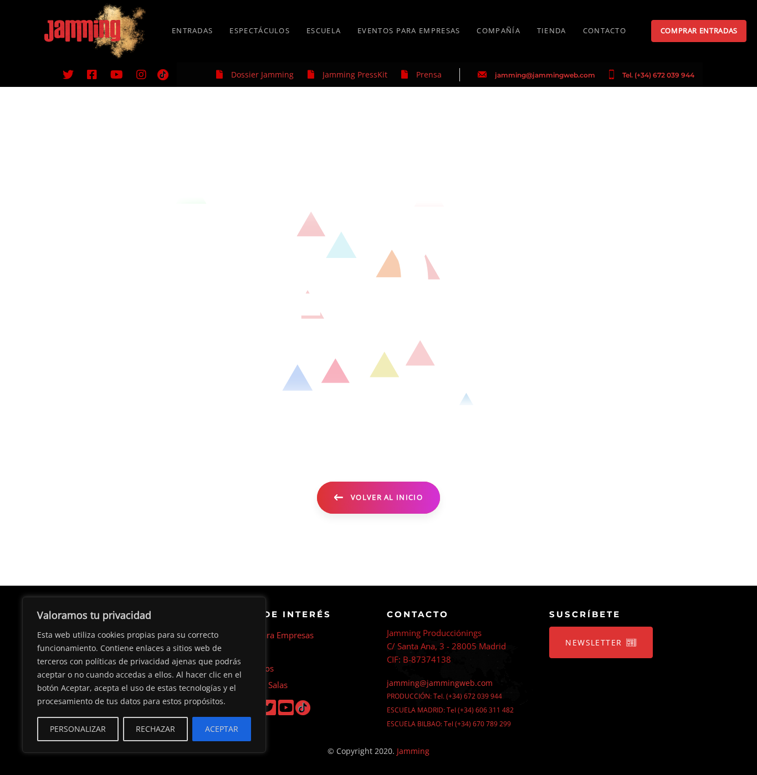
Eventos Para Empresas (269, 634)
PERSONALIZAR (78, 729)
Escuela (239, 651)
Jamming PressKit (355, 74)
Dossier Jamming (262, 74)
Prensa (429, 74)
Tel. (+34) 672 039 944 (658, 75)
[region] (144, 675)
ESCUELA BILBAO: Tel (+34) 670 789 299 (449, 723)
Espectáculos (249, 668)
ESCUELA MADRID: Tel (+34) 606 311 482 (450, 710)
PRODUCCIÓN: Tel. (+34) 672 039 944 (444, 696)
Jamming (413, 751)
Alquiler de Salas (256, 684)
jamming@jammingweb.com (545, 75)
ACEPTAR (221, 729)
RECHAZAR (155, 729)
